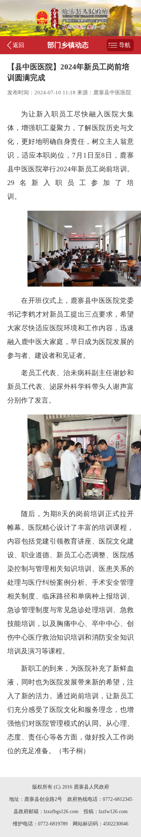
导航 (125, 45)
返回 (18, 45)
